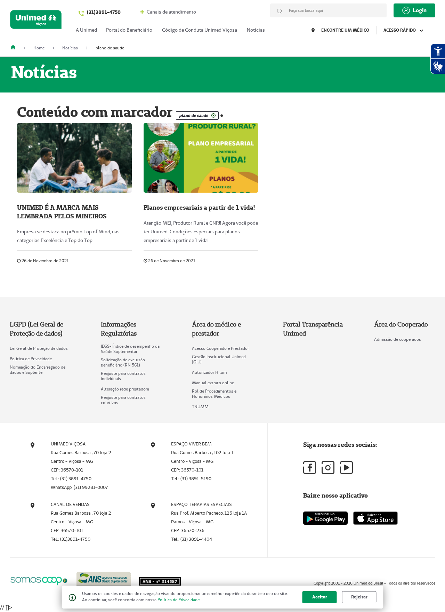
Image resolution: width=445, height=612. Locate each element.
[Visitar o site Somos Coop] (39, 579)
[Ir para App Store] (375, 518)
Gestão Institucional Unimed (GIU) (219, 359)
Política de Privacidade (178, 599)
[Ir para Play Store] (325, 518)
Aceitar (319, 597)
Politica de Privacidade (31, 358)
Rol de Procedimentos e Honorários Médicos (214, 393)
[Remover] (213, 115)
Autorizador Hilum (209, 372)
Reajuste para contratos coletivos (123, 400)
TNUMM (200, 406)
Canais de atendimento (171, 12)
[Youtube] (346, 467)
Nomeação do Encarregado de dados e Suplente (37, 369)
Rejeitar (359, 597)
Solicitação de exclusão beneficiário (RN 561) (123, 362)
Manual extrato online (213, 382)
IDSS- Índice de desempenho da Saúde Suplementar (130, 349)
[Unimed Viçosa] (15, 47)
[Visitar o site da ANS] (103, 579)
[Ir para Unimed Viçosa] (36, 21)
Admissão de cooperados (397, 339)
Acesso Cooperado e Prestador (220, 348)
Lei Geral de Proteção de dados (39, 348)
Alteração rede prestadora (125, 389)
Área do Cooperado (401, 324)
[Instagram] (328, 467)
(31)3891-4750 (104, 12)
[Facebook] (309, 467)
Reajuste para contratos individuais (123, 376)
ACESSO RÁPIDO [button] (400, 30)
